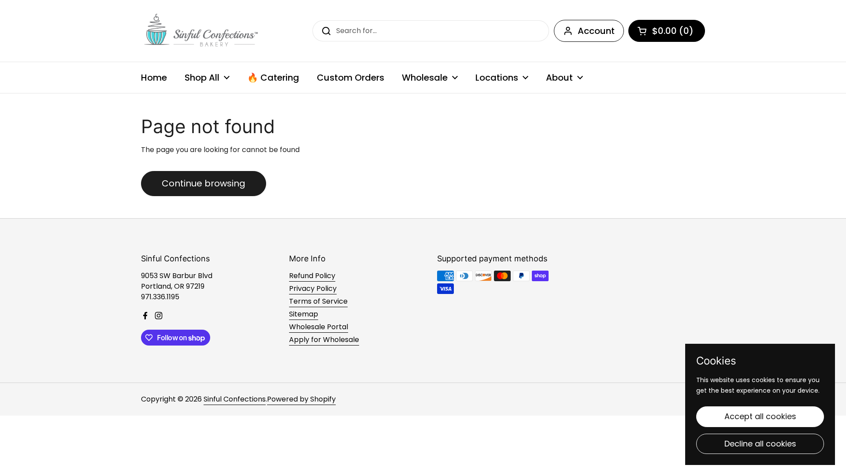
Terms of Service (318, 301)
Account (596, 31)
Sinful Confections (235, 399)
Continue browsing (203, 183)
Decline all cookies (760, 443)
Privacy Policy (313, 288)
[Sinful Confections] (200, 31)
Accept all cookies (760, 416)
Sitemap (303, 314)
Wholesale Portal (318, 327)
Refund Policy (312, 276)
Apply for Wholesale (324, 340)
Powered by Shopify (301, 399)
